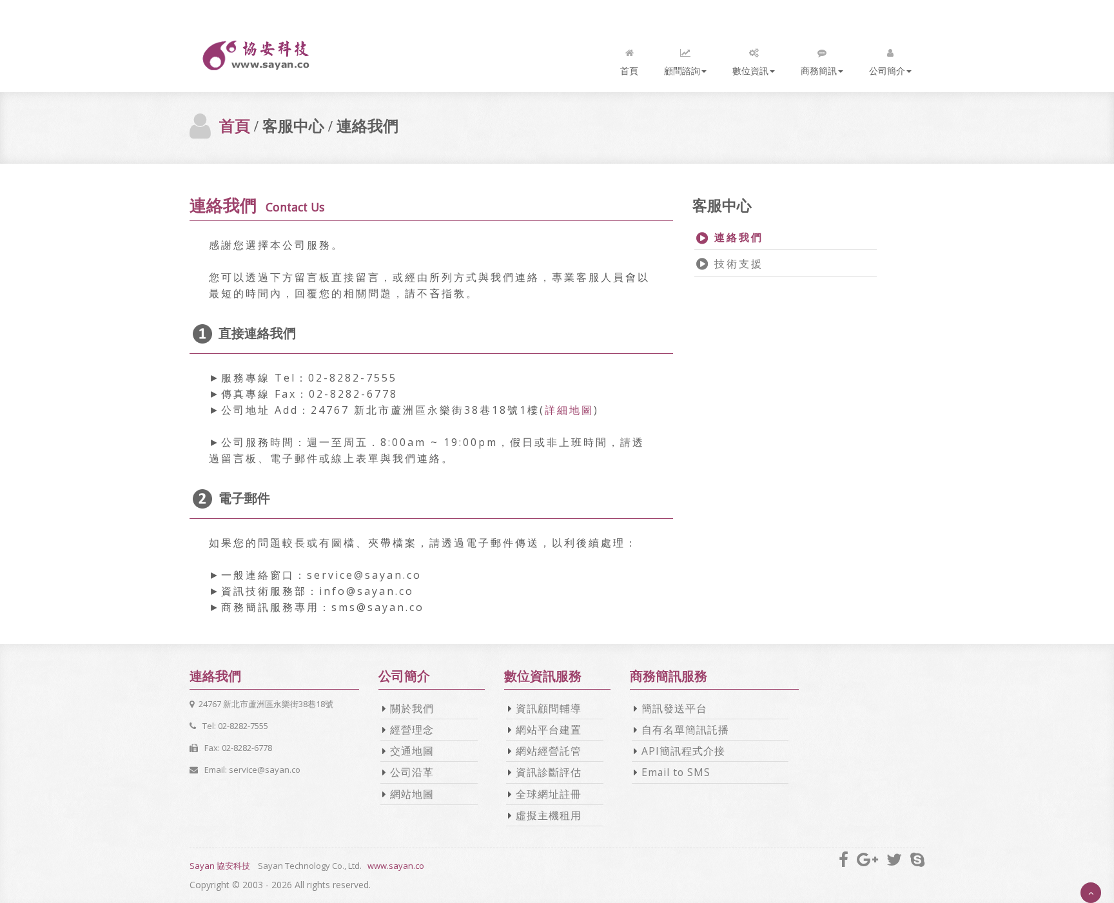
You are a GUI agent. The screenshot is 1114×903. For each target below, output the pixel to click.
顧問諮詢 (682, 70)
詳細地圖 (569, 410)
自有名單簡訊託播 (685, 730)
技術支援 (736, 264)
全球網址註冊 (548, 794)
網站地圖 (412, 794)
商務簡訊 (819, 70)
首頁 (629, 70)
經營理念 (412, 730)
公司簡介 (887, 70)
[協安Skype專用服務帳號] (917, 859)
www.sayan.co (395, 865)
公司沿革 (412, 772)
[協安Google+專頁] (867, 859)
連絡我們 (736, 237)
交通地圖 (412, 751)
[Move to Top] (1090, 892)
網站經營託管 (548, 751)
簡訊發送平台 (674, 708)
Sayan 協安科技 (220, 865)
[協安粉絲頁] (843, 859)
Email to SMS (675, 772)
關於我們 (412, 708)
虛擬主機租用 (548, 815)
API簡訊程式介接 (683, 751)
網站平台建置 (548, 730)
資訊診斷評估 (548, 772)
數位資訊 (750, 70)
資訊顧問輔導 (548, 708)
